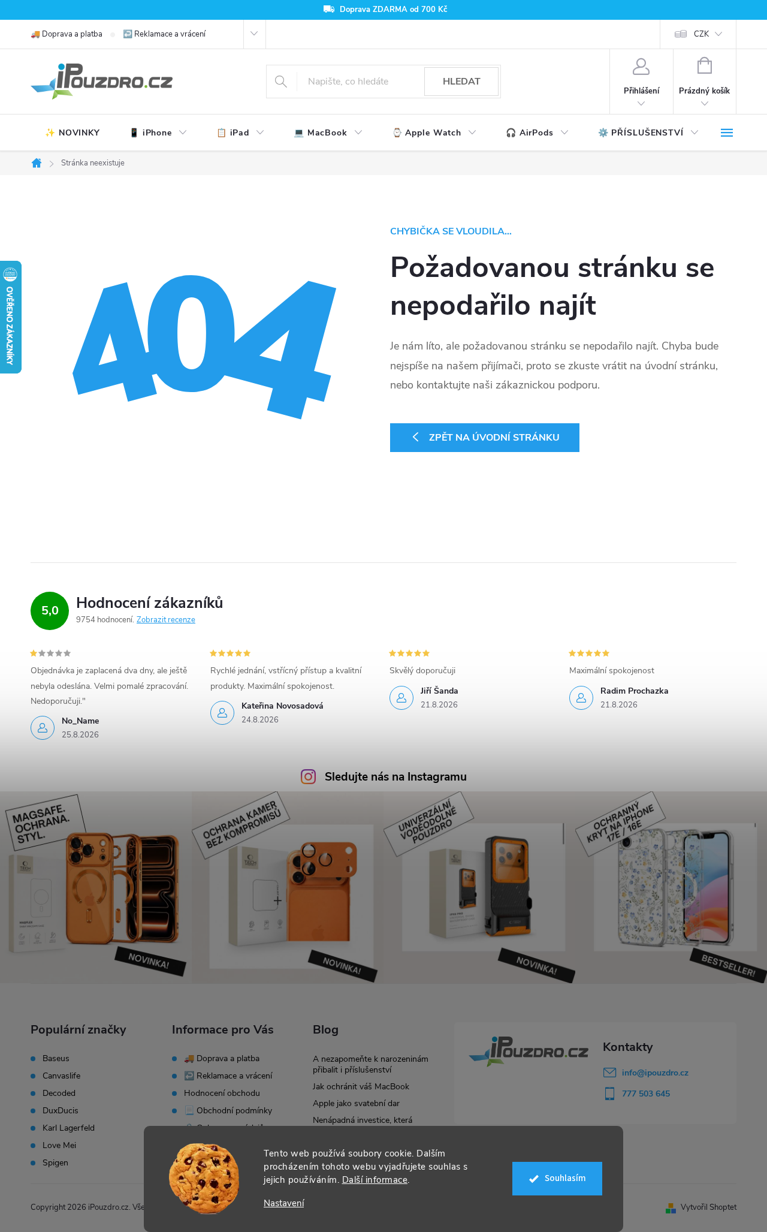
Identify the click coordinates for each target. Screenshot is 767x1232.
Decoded (59, 1093)
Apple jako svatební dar (356, 1103)
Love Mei (59, 1145)
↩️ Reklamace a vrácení (164, 34)
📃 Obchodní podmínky (228, 1110)
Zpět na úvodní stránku (494, 437)
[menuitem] (72, 133)
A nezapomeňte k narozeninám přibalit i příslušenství (370, 1064)
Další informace (375, 1180)
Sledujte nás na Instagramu (396, 777)
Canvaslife (61, 1076)
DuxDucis (60, 1111)
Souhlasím (565, 1178)
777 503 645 (646, 1094)
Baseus (56, 1059)
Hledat (462, 81)
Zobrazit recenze (166, 620)
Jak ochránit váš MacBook (361, 1086)
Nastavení (284, 1203)
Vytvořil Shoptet (708, 1207)
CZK (701, 34)
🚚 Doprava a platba (66, 34)
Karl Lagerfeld (69, 1128)
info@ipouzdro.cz (655, 1073)
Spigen (55, 1163)
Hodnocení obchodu (222, 1093)
